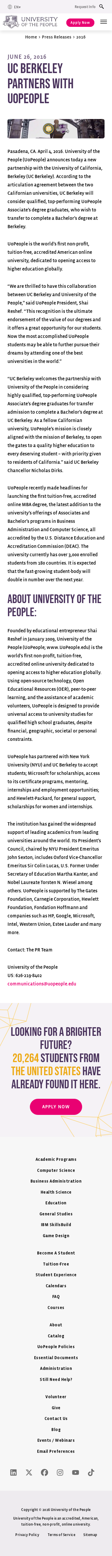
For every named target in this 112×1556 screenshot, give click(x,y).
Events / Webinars (56, 1441)
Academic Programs (56, 1160)
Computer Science (56, 1170)
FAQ (56, 1297)
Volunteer (56, 1397)
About (56, 1325)
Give (56, 1408)
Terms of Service (61, 1535)
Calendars (56, 1286)
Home (31, 37)
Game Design (56, 1236)
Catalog (56, 1336)
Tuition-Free (56, 1264)
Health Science (56, 1192)
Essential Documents (56, 1358)
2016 (81, 37)
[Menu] (103, 21)
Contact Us (56, 1419)
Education (56, 1203)
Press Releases (56, 37)
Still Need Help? (56, 1380)
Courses (56, 1308)
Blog (56, 1430)
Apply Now (80, 22)
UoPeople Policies (56, 1347)
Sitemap (90, 1535)
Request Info (85, 7)
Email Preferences (56, 1451)
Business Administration (56, 1181)
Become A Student (56, 1253)
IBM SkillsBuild (56, 1225)
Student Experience (56, 1275)
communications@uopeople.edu (41, 984)
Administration (56, 1369)
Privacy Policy (27, 1535)
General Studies (56, 1214)
